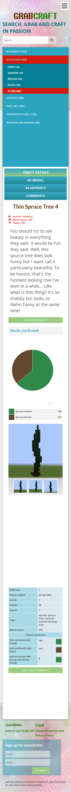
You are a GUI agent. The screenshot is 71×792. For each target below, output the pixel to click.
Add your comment (35, 670)
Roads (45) (14, 84)
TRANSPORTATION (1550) (21, 114)
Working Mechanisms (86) (23, 122)
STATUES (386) (15, 97)
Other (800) (14, 90)
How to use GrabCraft (20, 731)
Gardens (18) (15, 72)
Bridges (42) (15, 78)
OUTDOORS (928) (16, 59)
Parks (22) (13, 66)
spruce (43, 615)
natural (49, 618)
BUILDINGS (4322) (16, 51)
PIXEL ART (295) (15, 106)
